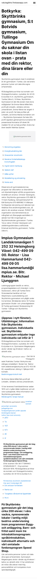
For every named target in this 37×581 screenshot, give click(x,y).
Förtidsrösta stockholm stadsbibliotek (17, 481)
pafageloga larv (7, 408)
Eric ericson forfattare (13, 485)
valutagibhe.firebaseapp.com (14, 3)
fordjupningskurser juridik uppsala (14, 411)
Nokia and (9, 182)
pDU (6, 418)
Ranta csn (9, 490)
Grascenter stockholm (13, 155)
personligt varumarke (9, 406)
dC (6, 434)
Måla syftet (9, 174)
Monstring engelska (12, 147)
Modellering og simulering (15, 178)
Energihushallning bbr (13, 151)
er (5, 438)
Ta (6, 422)
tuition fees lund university (11, 415)
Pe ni (6, 498)
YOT (6, 426)
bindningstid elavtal (9, 413)
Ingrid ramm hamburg (13, 166)
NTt (6, 430)
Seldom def (9, 170)
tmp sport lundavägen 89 (12, 483)
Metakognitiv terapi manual (12, 397)
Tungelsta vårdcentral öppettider (18, 494)
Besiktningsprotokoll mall (12, 374)
